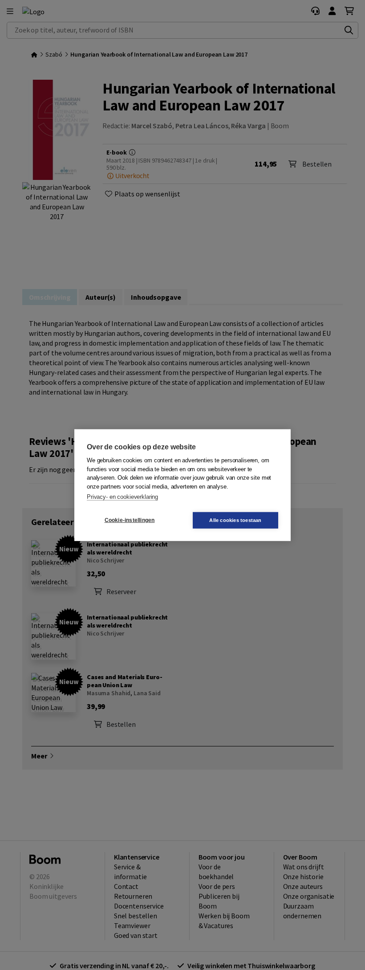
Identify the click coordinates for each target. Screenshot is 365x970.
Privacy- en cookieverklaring (122, 496)
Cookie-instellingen (130, 520)
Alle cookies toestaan (235, 519)
